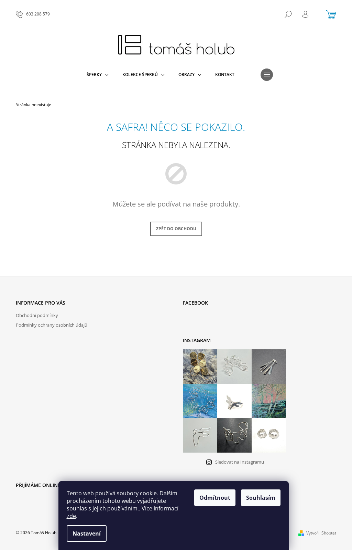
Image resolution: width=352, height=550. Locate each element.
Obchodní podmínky (37, 315)
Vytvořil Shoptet (321, 533)
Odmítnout (214, 497)
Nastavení (87, 533)
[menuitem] (98, 74)
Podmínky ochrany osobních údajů (51, 325)
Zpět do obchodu (176, 229)
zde (71, 516)
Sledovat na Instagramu (239, 462)
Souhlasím (260, 497)
